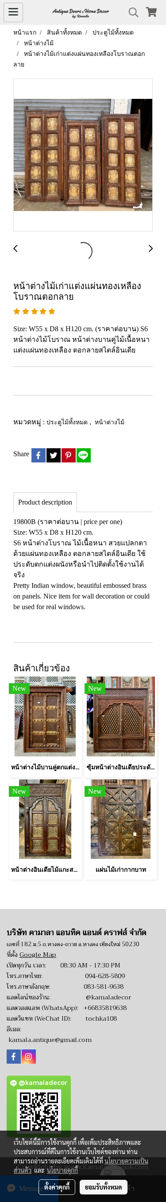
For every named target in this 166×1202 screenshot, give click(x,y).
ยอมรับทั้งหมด (103, 1187)
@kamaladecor (108, 997)
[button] (130, 12)
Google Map (37, 954)
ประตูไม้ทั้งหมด (67, 422)
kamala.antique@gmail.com (50, 1039)
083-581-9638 (104, 986)
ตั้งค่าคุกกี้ (56, 1187)
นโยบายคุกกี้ (62, 1170)
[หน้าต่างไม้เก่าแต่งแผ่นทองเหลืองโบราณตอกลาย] (83, 155)
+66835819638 (105, 1007)
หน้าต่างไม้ (109, 422)
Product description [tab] (45, 502)
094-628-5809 (105, 976)
